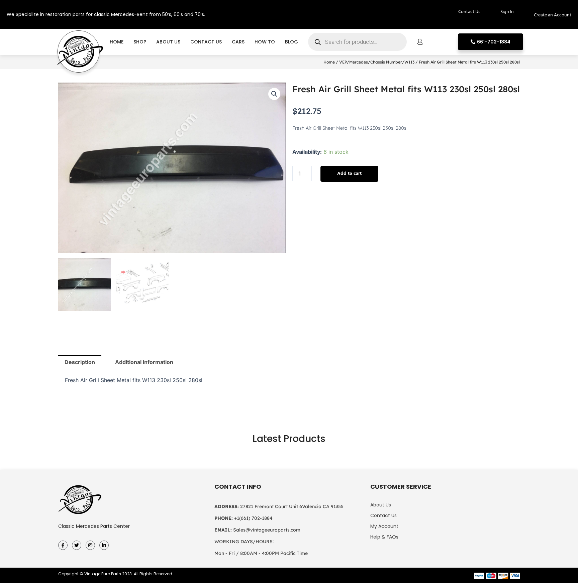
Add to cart (349, 174)
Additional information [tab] (144, 362)
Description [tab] (80, 362)
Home (116, 41)
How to (265, 41)
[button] (274, 94)
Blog (291, 41)
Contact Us (206, 41)
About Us (168, 41)
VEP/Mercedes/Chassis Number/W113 (376, 62)
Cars (238, 41)
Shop (139, 41)
